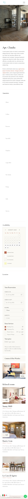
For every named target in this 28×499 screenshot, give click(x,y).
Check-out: (8, 299)
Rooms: (7, 307)
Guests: (7, 315)
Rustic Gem (7, 441)
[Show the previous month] (5, 230)
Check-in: (8, 291)
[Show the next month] (19, 230)
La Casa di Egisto (10, 475)
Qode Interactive (16, 497)
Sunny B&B (7, 406)
